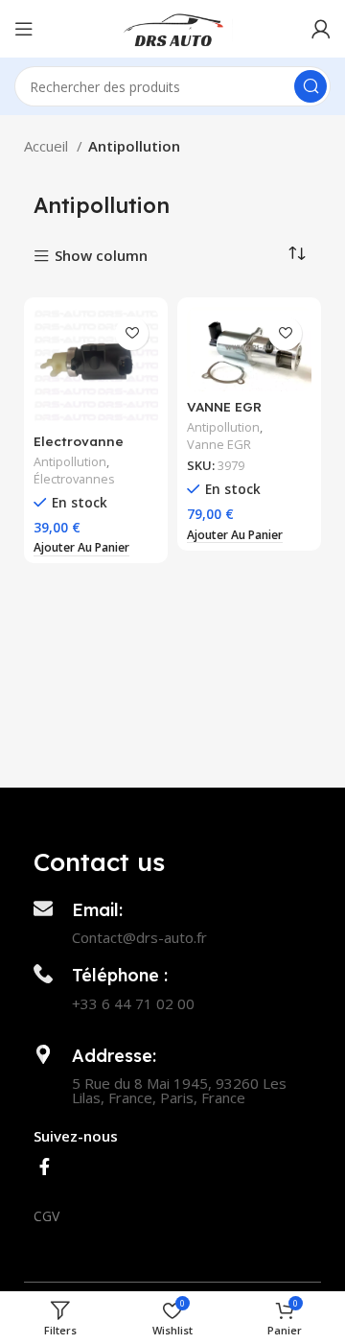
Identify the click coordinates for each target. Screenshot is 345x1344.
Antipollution (70, 462)
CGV (46, 1216)
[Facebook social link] (45, 1166)
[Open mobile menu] (24, 29)
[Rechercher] (310, 86)
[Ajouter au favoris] (132, 333)
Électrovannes (74, 479)
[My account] (321, 29)
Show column (101, 256)
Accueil (48, 145)
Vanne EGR (219, 444)
